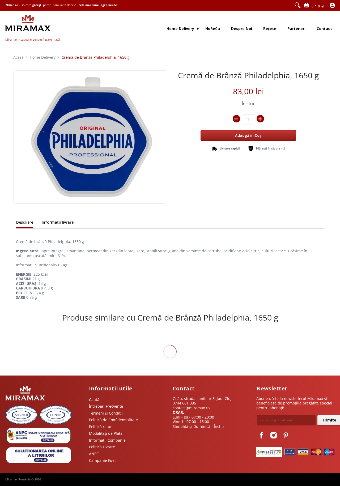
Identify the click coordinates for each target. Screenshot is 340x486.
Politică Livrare (102, 446)
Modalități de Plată (105, 433)
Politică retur (100, 426)
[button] (314, 5)
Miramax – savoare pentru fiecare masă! (33, 39)
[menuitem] (297, 5)
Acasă (18, 57)
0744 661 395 (184, 403)
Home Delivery (43, 57)
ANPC (94, 453)
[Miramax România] (27, 23)
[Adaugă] (260, 118)
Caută (94, 399)
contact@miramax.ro (191, 407)
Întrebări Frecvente (106, 406)
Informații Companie (107, 440)
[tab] (24, 223)
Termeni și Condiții (106, 413)
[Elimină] (236, 118)
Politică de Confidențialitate (113, 419)
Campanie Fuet (102, 460)
